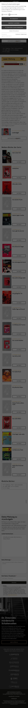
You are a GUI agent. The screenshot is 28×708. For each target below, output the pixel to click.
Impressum (17, 34)
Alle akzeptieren (14, 18)
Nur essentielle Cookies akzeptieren (14, 27)
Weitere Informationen (14, 31)
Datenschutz (23, 34)
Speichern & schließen (14, 23)
